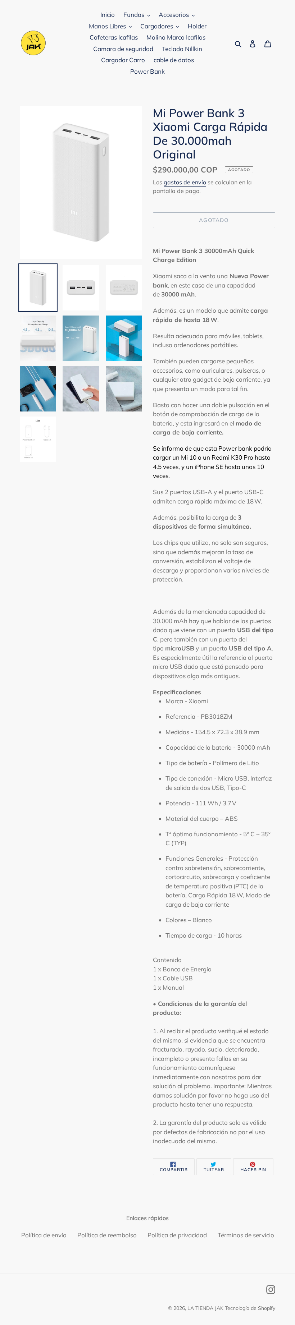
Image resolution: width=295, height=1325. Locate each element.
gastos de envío (185, 182)
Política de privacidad (177, 1235)
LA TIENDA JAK (205, 1308)
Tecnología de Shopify (250, 1308)
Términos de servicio (246, 1235)
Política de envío (44, 1235)
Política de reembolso (107, 1235)
